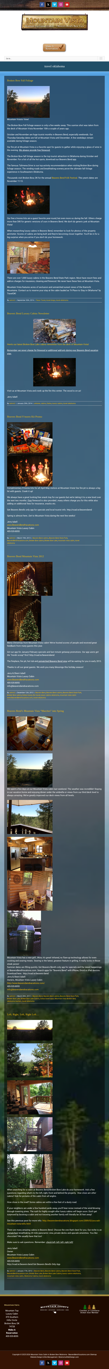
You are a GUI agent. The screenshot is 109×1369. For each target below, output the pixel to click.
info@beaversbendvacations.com (23, 989)
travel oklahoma (62, 300)
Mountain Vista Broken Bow (65, 999)
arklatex (37, 403)
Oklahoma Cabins (31, 1276)
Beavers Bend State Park (58, 538)
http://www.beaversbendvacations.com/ (26, 983)
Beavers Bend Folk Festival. (65, 178)
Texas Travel (40, 300)
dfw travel (36, 695)
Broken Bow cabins (36, 541)
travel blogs (50, 300)
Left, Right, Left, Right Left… (23, 1014)
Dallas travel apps (47, 999)
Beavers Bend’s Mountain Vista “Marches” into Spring (35, 710)
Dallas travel (27, 695)
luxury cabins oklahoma (50, 695)
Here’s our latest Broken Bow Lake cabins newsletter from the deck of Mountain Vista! (48, 344)
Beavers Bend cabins (40, 538)
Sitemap (93, 1355)
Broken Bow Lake (50, 541)
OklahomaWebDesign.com (68, 1357)
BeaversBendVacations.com (18, 541)
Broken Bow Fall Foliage (20, 80)
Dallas (49, 403)
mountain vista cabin (66, 541)
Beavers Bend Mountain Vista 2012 (25, 556)
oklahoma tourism (14, 1001)
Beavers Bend (40, 693)
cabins (43, 403)
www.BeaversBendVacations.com (23, 525)
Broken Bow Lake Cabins (30, 999)
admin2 (12, 300)
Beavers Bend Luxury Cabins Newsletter (28, 313)
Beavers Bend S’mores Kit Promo (24, 416)
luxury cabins (57, 403)
